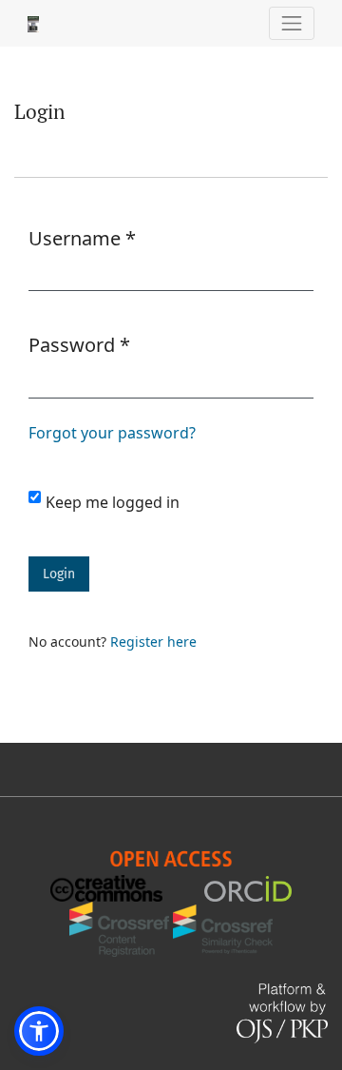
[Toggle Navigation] (292, 23)
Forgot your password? (112, 432)
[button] (39, 1031)
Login (59, 574)
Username (82, 237)
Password (79, 344)
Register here (153, 641)
